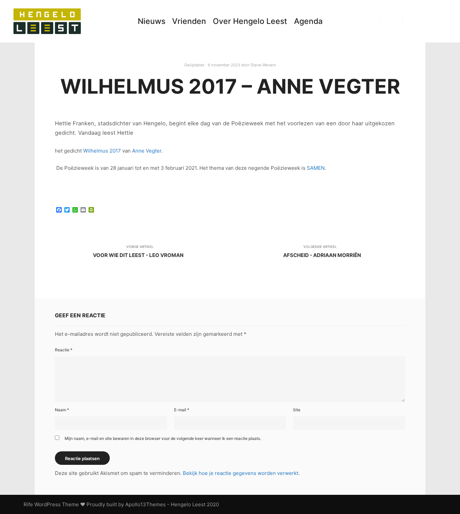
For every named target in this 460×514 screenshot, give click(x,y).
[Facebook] (422, 21)
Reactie (63, 349)
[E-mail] (411, 21)
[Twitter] (442, 21)
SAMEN (316, 168)
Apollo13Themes (145, 504)
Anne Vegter (146, 151)
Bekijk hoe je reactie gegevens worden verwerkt (240, 473)
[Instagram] (432, 21)
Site (296, 409)
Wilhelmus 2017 (102, 151)
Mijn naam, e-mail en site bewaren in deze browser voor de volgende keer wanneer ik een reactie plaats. (163, 438)
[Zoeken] (391, 21)
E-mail (181, 409)
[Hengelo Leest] (47, 21)
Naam (62, 409)
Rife (28, 504)
